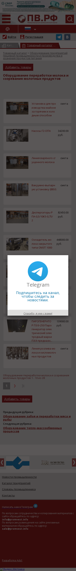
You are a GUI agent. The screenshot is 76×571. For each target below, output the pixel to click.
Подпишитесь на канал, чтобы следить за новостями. (38, 296)
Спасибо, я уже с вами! (38, 313)
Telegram (38, 284)
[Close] (68, 255)
